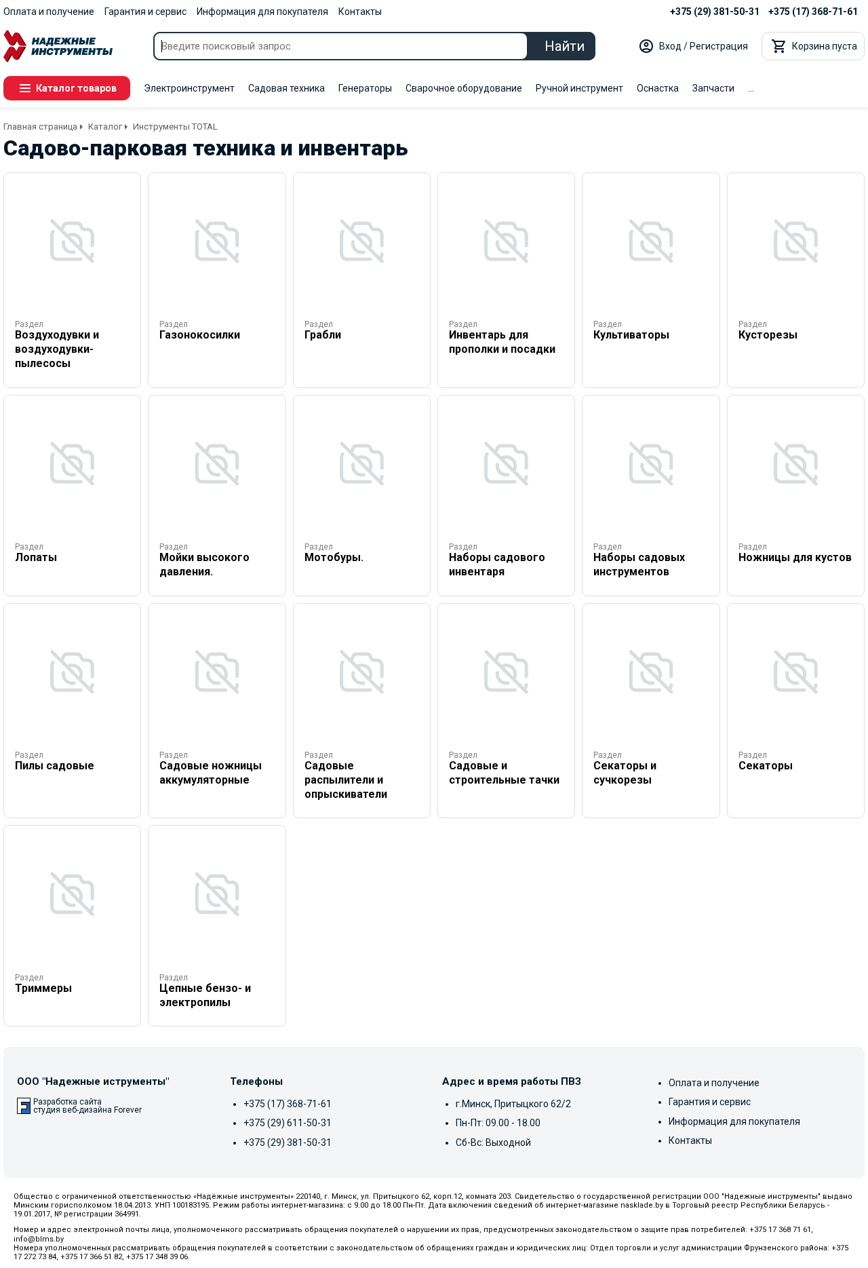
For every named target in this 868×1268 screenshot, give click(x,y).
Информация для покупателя (262, 11)
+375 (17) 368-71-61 (813, 11)
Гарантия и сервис (145, 11)
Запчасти (713, 88)
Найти (565, 46)
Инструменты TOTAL (175, 126)
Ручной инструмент (579, 88)
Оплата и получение (48, 11)
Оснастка (658, 88)
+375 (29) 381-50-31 (715, 11)
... (751, 88)
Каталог (105, 126)
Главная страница (40, 126)
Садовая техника (286, 88)
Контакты (360, 11)
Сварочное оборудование (464, 88)
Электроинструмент (189, 88)
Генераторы (365, 88)
